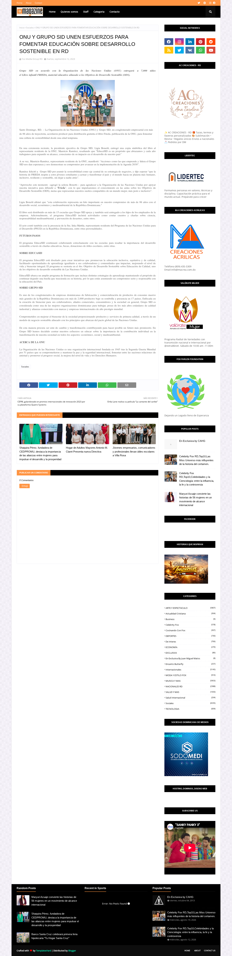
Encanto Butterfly (190, 664)
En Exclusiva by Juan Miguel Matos (190, 658)
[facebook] (213, 3)
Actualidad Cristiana (190, 613)
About (28, 2)
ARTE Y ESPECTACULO (190, 607)
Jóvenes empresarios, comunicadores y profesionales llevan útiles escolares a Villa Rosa (134, 451)
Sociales (30, 27)
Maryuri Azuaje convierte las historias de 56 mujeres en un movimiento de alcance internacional (195, 499)
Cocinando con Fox (190, 630)
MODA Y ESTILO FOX (190, 675)
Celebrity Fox (190, 624)
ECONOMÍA (190, 647)
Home (19, 2)
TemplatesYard (43, 950)
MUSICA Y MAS (190, 680)
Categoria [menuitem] (99, 11)
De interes (190, 641)
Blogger (72, 950)
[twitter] (199, 3)
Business (190, 619)
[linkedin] (189, 41)
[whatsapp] (200, 50)
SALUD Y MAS (190, 692)
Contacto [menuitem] (115, 11)
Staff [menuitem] (85, 11)
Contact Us (209, 950)
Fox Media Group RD (32, 58)
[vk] (189, 50)
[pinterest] (205, 3)
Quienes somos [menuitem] (69, 11)
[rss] (168, 50)
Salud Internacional (190, 697)
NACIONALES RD (190, 686)
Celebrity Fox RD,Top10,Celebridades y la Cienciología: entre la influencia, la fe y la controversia (196, 479)
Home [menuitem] (52, 11)
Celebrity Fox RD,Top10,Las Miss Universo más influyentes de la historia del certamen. (196, 460)
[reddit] (211, 41)
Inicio (21, 27)
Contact (38, 2)
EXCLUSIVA (190, 652)
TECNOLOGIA (190, 708)
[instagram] (210, 3)
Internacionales (190, 669)
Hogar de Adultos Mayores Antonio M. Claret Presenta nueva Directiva (87, 449)
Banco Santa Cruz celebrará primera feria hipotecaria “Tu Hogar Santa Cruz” (54, 936)
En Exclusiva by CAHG (192, 440)
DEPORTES (190, 636)
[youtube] (211, 50)
